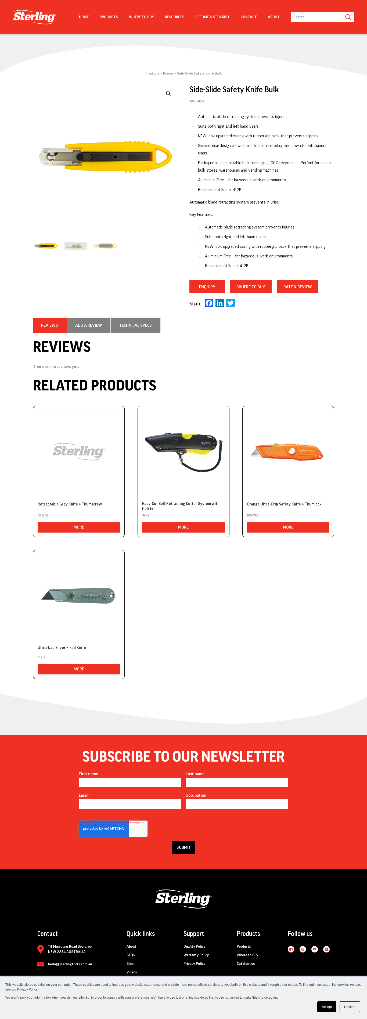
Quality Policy (194, 946)
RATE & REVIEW (297, 287)
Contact (249, 17)
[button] (168, 94)
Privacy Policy (194, 964)
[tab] (49, 325)
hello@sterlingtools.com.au (70, 964)
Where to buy (141, 17)
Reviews (49, 325)
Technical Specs (135, 325)
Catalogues (246, 964)
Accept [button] (327, 1006)
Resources (174, 17)
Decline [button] (349, 1006)
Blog (130, 964)
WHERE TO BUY (251, 287)
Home (84, 17)
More (79, 527)
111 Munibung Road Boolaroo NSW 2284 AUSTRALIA (70, 949)
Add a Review (88, 325)
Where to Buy (247, 955)
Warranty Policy (196, 955)
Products (109, 17)
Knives (168, 73)
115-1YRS (253, 515)
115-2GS (43, 515)
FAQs (131, 955)
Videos (132, 972)
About (274, 17)
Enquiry (207, 287)
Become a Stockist (212, 17)
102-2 (41, 657)
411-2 (145, 515)
